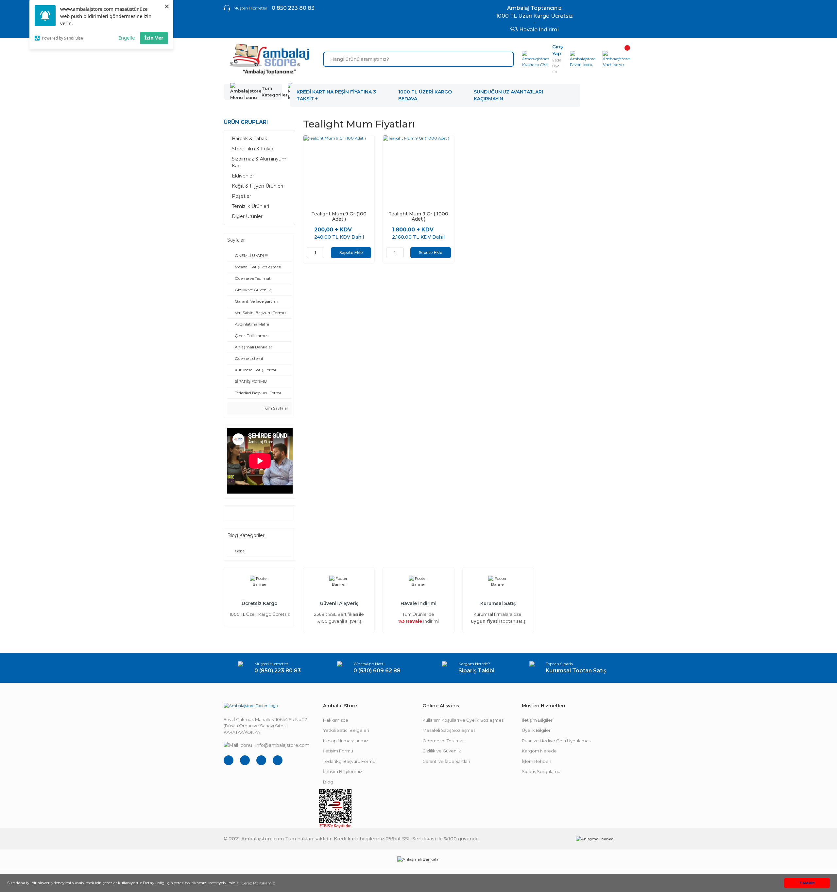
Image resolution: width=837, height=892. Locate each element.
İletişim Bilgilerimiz (342, 771)
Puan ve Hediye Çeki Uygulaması (556, 740)
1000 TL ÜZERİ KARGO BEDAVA (425, 95)
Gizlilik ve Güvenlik (441, 750)
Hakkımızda (335, 720)
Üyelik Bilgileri (537, 730)
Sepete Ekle (351, 252)
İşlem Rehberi (536, 761)
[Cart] (616, 59)
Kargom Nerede (539, 750)
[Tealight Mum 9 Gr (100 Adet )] (338, 170)
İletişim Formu (338, 750)
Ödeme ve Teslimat (443, 740)
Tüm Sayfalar (275, 408)
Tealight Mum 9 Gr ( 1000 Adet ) (418, 216)
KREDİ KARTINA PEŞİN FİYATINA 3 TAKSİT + (336, 95)
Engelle (126, 37)
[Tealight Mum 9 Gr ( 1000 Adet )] (418, 170)
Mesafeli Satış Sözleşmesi (449, 730)
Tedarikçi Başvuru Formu (349, 761)
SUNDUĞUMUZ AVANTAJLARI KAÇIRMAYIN (508, 95)
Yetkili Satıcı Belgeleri (346, 730)
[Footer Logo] (251, 705)
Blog (328, 781)
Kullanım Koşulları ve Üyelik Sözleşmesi (463, 720)
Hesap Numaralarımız (345, 740)
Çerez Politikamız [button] (258, 883)
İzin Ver (154, 37)
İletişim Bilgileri (538, 720)
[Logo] (269, 59)
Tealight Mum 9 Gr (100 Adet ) (339, 216)
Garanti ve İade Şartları (446, 761)
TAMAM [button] (807, 883)
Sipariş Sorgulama (541, 771)
